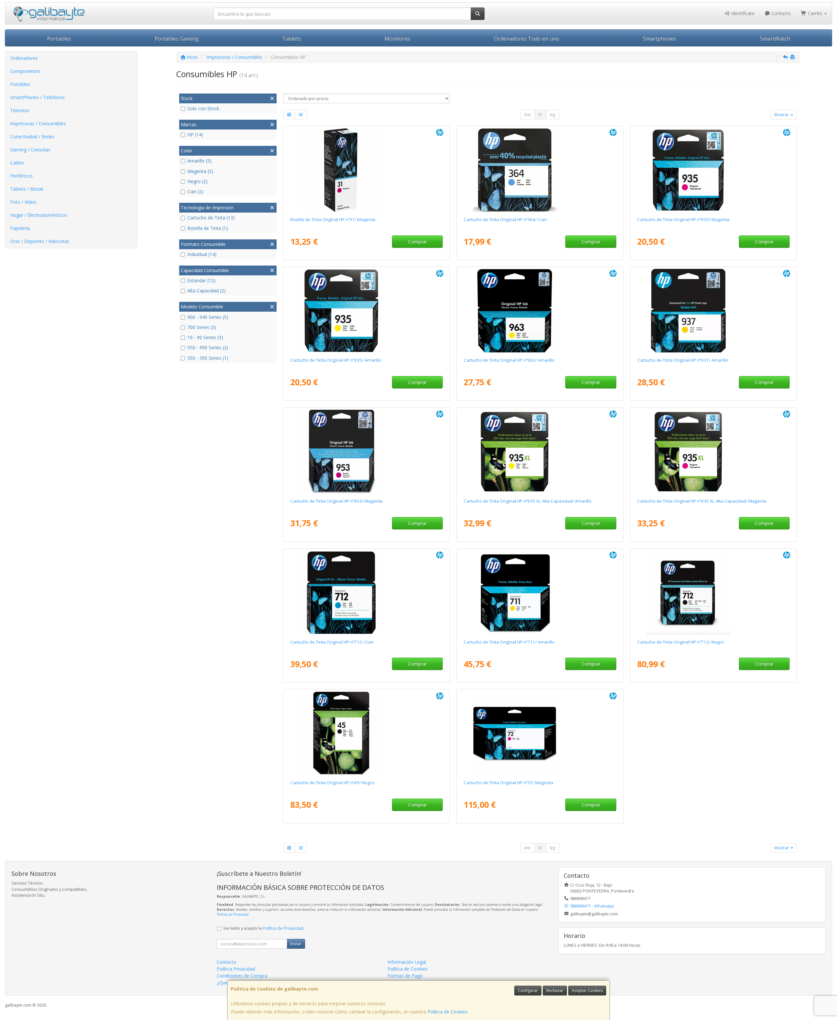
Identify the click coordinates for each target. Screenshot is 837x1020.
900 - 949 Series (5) (207, 317)
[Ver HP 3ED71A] (713, 592)
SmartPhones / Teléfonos (37, 97)
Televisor (19, 110)
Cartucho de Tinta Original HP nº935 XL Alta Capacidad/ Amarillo (527, 501)
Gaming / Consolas (30, 150)
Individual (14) (201, 254)
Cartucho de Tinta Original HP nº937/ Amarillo (682, 360)
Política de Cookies (447, 1012)
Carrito (815, 13)
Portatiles (59, 38)
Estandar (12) (201, 280)
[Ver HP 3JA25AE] (540, 311)
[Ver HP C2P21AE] (713, 170)
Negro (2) (197, 181)
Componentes (25, 71)
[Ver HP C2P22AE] (366, 311)
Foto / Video (23, 202)
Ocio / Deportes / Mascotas (39, 241)
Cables (17, 163)
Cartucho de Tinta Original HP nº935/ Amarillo (335, 360)
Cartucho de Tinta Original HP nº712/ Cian (332, 642)
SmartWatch (775, 38)
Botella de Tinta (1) (207, 228)
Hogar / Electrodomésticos (38, 215)
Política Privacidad (236, 969)
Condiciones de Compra (242, 976)
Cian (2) (195, 191)
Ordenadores (24, 58)
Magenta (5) (200, 171)
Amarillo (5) (199, 161)
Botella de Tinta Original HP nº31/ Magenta (332, 219)
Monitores (397, 38)
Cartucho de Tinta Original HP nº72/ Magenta (508, 783)
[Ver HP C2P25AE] (713, 451)
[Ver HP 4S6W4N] (713, 311)
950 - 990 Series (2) (207, 347)
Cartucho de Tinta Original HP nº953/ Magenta (336, 501)
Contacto (780, 13)
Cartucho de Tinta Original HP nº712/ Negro (680, 642)
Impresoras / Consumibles (38, 123)
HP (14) (195, 134)
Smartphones (659, 38)
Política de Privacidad (232, 914)
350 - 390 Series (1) (207, 358)
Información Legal (406, 962)
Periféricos (21, 176)
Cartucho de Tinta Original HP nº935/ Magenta (683, 219)
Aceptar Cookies (587, 990)
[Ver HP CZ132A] (540, 592)
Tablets (291, 38)
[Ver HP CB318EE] (540, 170)
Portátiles (20, 84)
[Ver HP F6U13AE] (366, 451)
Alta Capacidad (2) (206, 290)
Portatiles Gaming (177, 38)
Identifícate (742, 13)
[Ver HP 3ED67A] (366, 592)
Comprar (417, 241)
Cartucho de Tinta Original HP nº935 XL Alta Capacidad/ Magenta (701, 501)
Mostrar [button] (782, 114)
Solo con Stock (203, 108)
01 (540, 114)
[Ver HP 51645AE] (366, 733)
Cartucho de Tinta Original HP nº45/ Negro (332, 783)
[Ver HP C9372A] (540, 733)
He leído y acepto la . (264, 928)
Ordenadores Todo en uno (526, 38)
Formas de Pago (405, 976)
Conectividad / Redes (32, 136)
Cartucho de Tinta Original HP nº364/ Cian (505, 219)
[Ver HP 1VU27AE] (366, 170)
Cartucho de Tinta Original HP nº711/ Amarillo (509, 642)
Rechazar (554, 990)
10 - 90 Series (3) (205, 337)
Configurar (528, 990)
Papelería (20, 228)
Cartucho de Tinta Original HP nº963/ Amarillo (509, 360)
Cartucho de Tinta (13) (211, 218)
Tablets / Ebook (26, 189)
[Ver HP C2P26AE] (540, 451)
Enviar (295, 943)
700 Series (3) (201, 327)
